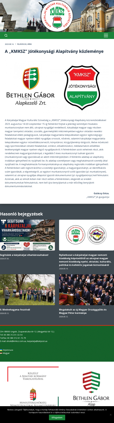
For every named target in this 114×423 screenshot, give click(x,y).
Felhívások (22, 44)
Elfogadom (57, 417)
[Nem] (110, 414)
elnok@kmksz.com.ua (16, 341)
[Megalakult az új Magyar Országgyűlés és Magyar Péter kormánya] (86, 289)
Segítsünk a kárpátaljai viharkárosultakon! (24, 254)
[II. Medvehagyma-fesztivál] (27, 289)
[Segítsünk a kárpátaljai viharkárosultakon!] (27, 235)
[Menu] (105, 35)
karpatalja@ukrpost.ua (37, 341)
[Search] (6, 35)
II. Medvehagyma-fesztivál (15, 309)
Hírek (29, 44)
